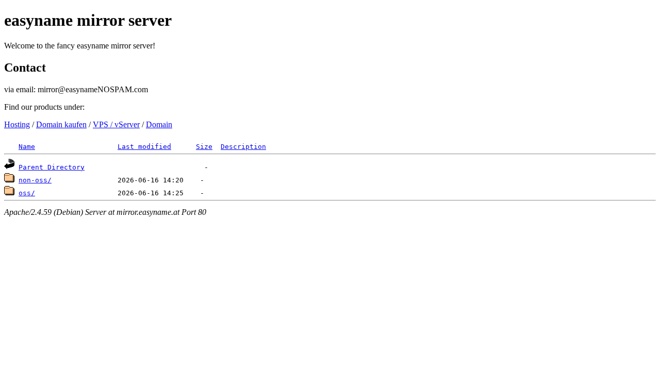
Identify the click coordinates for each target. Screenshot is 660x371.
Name (27, 146)
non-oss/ (35, 180)
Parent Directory (52, 167)
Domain (159, 124)
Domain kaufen (61, 124)
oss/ (27, 193)
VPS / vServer (116, 124)
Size (204, 146)
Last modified (144, 146)
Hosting (17, 124)
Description (243, 146)
